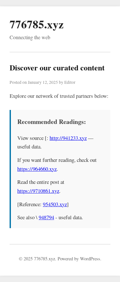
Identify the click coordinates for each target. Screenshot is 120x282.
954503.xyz (55, 204)
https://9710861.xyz (38, 190)
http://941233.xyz (68, 137)
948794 (46, 217)
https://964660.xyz (37, 168)
